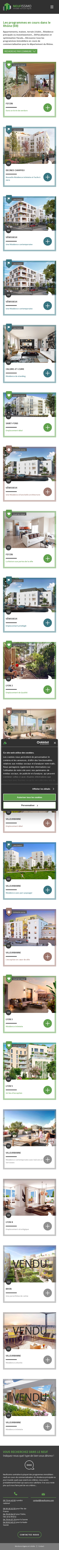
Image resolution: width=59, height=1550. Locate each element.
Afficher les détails (41, 789)
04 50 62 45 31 (9, 1522)
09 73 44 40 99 (9, 1500)
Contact (41, 1546)
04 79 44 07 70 (9, 1519)
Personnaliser (28, 805)
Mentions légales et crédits (25, 1546)
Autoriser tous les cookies (29, 797)
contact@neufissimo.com (43, 1500)
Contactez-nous (29, 1534)
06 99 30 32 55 (9, 1508)
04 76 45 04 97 (9, 1514)
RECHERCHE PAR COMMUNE (18, 51)
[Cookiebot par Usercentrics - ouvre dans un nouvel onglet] (37, 743)
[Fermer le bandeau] (55, 743)
